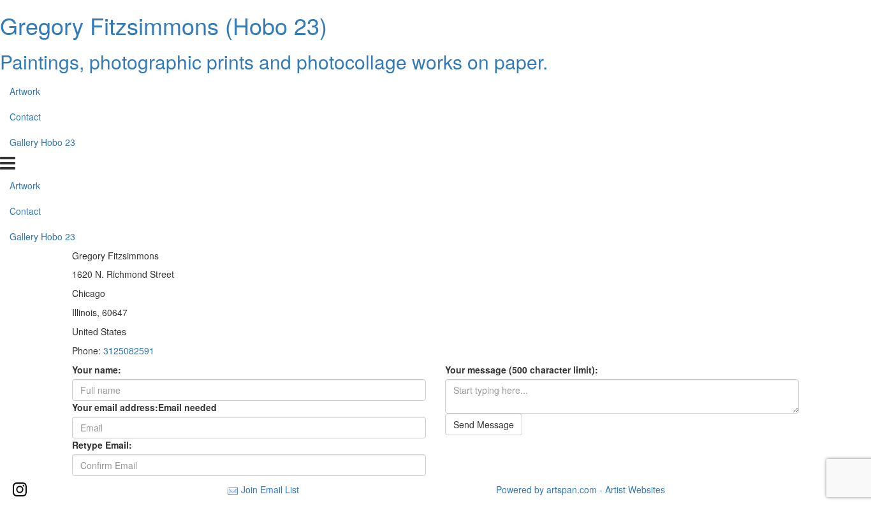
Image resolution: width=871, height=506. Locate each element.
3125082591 (128, 350)
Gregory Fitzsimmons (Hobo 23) (163, 25)
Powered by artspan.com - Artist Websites (580, 489)
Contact (25, 116)
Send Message (483, 424)
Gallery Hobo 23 (42, 142)
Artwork (25, 91)
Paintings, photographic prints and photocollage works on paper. (274, 61)
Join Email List (270, 489)
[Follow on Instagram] (20, 489)
